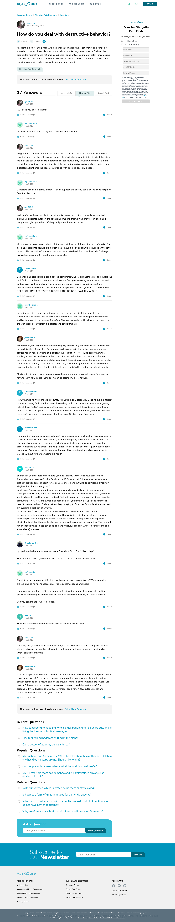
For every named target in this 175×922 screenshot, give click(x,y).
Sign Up (138, 854)
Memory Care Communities (27, 897)
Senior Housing (132, 44)
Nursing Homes (23, 901)
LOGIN (150, 4)
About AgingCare (119, 895)
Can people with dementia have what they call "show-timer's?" (59, 766)
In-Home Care (131, 41)
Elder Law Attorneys (74, 893)
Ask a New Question (75, 79)
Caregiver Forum (72, 885)
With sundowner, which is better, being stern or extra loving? (58, 788)
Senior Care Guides (73, 889)
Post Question (95, 830)
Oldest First (103, 93)
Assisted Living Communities (28, 893)
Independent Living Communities (30, 889)
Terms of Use (82, 918)
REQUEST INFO (135, 101)
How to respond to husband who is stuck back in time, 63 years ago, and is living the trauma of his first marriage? (67, 729)
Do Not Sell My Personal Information (112, 918)
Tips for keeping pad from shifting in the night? (50, 738)
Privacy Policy (132, 96)
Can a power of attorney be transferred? (46, 744)
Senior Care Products (74, 897)
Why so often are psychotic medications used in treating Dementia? (62, 811)
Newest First (85, 93)
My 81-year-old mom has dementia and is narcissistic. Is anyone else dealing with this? (63, 774)
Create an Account (119, 891)
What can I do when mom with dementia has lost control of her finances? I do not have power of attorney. (66, 803)
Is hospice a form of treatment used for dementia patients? (56, 794)
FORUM (97, 4)
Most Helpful (66, 93)
